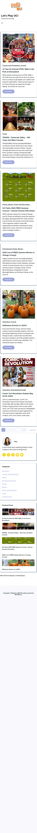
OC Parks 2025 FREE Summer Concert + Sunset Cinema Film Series (18, 209)
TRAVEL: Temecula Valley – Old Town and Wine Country (16, 138)
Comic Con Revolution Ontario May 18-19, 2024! (17, 395)
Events (23, 65)
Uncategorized (7, 497)
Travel (4, 134)
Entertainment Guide (9, 249)
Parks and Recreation (22, 204)
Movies (10, 204)
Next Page (32, 430)
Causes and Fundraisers (11, 65)
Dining (4, 477)
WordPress (24, 597)
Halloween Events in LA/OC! (14, 325)
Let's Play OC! (9, 15)
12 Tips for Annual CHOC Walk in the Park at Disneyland (18, 70)
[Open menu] (2, 23)
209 (24, 430)
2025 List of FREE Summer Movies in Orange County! (18, 253)
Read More (9, 92)
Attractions (6, 322)
